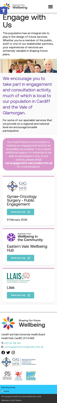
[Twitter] (8, 352)
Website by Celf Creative (11, 400)
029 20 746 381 (12, 343)
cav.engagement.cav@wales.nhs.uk (28, 163)
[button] (3, 10)
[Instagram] (13, 352)
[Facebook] (3, 352)
